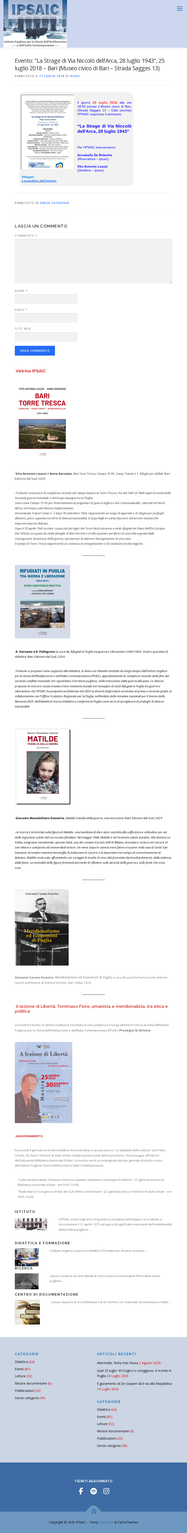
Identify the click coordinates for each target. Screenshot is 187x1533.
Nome (21, 291)
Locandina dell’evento (39, 181)
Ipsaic (75, 76)
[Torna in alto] (94, 1511)
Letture (20, 1376)
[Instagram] (106, 1491)
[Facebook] (80, 1491)
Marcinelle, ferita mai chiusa (117, 1363)
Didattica (21, 1362)
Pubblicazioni (24, 1390)
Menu (180, 8)
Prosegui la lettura (134, 1030)
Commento (26, 235)
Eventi (19, 1369)
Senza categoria (55, 203)
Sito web (23, 328)
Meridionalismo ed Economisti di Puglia (83, 977)
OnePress (106, 1522)
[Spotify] (93, 1491)
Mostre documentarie (31, 1383)
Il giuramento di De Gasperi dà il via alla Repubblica (134, 1383)
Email (21, 310)
